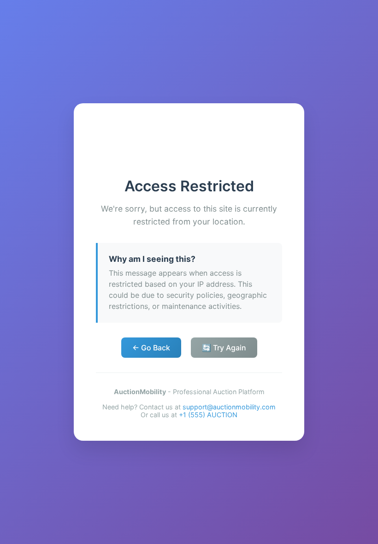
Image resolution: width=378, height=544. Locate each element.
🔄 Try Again (224, 347)
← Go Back (151, 347)
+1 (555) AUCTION (208, 415)
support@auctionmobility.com (229, 407)
